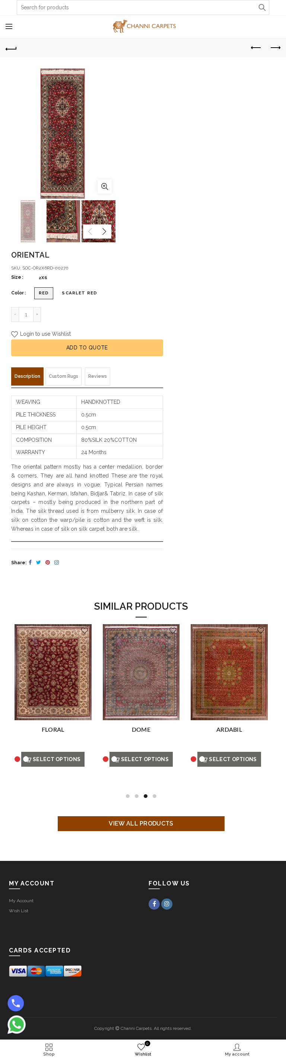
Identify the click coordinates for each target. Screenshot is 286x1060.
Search (261, 7)
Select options (56, 759)
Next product (275, 48)
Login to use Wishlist (45, 334)
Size (16, 277)
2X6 (43, 277)
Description (27, 376)
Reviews (97, 376)
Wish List (18, 910)
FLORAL (53, 730)
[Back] (11, 48)
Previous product (256, 48)
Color (17, 293)
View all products (141, 823)
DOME (141, 730)
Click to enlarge (105, 186)
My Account (21, 900)
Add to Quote (87, 348)
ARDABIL (229, 730)
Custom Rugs (63, 376)
